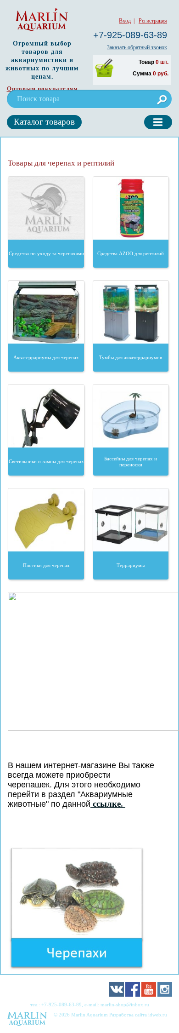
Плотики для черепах (46, 565)
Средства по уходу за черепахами (46, 253)
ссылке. (107, 804)
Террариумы (131, 565)
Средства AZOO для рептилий (130, 253)
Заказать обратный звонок (137, 47)
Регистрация (153, 20)
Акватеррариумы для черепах (46, 357)
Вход (125, 20)
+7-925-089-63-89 (130, 35)
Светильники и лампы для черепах (46, 461)
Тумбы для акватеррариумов (130, 357)
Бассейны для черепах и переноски (130, 461)
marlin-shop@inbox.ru (125, 1004)
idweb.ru (157, 1014)
